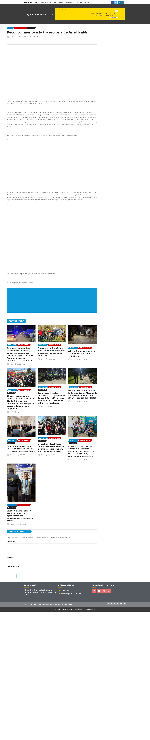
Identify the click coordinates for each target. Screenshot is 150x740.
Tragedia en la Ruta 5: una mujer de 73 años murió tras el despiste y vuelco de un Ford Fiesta (51, 352)
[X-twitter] (108, 591)
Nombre (10, 558)
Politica (86, 2)
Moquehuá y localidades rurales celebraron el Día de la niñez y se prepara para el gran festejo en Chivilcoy (51, 448)
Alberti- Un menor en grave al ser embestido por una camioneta (81, 353)
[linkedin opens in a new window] (119, 2)
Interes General (70, 2)
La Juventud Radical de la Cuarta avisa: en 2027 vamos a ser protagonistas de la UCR (21, 448)
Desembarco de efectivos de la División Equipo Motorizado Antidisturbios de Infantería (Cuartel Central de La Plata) (82, 394)
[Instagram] (94, 591)
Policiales (79, 2)
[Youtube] (99, 591)
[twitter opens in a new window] (115, 2)
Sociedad (60, 2)
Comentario (11, 541)
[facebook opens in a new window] (112, 2)
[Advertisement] (53, 300)
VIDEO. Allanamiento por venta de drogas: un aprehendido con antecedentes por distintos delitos (20, 515)
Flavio (12, 364)
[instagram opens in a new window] (122, 2)
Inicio (54, 2)
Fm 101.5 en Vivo (46, 2)
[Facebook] (103, 591)
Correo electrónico (14, 566)
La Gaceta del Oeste (16, 37)
